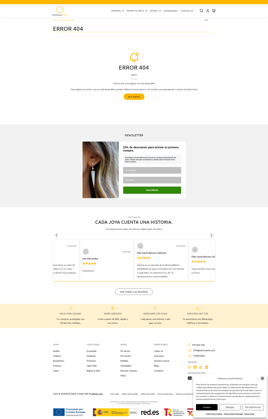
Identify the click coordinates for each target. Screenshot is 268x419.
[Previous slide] (56, 235)
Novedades (171, 10)
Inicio (57, 20)
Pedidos (124, 360)
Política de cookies (214, 413)
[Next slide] (211, 235)
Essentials (91, 350)
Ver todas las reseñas (134, 291)
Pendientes (58, 360)
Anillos (56, 350)
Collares (57, 355)
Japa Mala (92, 365)
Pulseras (57, 365)
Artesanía (159, 355)
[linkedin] (206, 367)
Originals (91, 355)
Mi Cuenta (125, 355)
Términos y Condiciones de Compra (189, 394)
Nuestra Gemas (161, 360)
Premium (91, 360)
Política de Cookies (148, 394)
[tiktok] (200, 367)
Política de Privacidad (233, 413)
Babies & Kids (93, 370)
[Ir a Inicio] (59, 11)
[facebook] (195, 367)
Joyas (56, 370)
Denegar (230, 407)
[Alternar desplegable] (123, 11)
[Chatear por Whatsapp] (134, 331)
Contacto (187, 10)
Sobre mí (158, 350)
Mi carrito (125, 350)
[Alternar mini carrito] (214, 10)
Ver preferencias (253, 407)
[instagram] (189, 367)
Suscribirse (152, 190)
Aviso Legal (249, 413)
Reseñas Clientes (128, 370)
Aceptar (207, 407)
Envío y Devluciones (165, 394)
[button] (262, 378)
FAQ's (123, 375)
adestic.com (97, 393)
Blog (156, 365)
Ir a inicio (134, 96)
